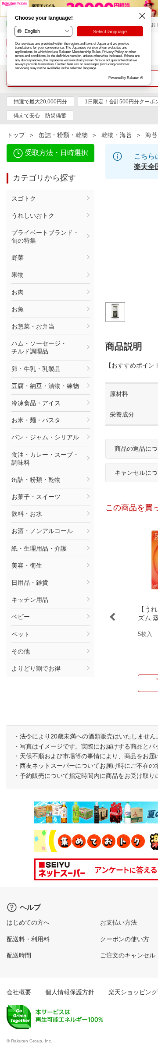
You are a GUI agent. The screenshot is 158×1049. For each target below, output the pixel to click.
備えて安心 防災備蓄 (40, 116)
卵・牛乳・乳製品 (36, 368)
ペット (20, 634)
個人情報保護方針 (69, 992)
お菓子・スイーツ (36, 496)
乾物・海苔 (116, 134)
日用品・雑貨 (29, 582)
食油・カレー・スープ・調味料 (45, 458)
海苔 (151, 134)
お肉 (17, 292)
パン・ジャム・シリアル (45, 437)
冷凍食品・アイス (36, 402)
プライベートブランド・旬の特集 (45, 236)
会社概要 (19, 992)
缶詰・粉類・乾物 (63, 134)
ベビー (20, 616)
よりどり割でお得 (36, 668)
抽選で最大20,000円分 (40, 102)
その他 (20, 651)
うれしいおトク (32, 215)
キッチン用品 (29, 599)
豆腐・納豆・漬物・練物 (45, 385)
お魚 (17, 309)
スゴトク (23, 198)
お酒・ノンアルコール (42, 530)
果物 (17, 274)
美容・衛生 (26, 565)
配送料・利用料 (28, 939)
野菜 (17, 257)
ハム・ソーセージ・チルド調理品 (39, 347)
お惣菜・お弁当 (32, 326)
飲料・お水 (26, 513)
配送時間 (19, 955)
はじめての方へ (28, 922)
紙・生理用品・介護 (39, 548)
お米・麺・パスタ (36, 420)
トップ (16, 134)
